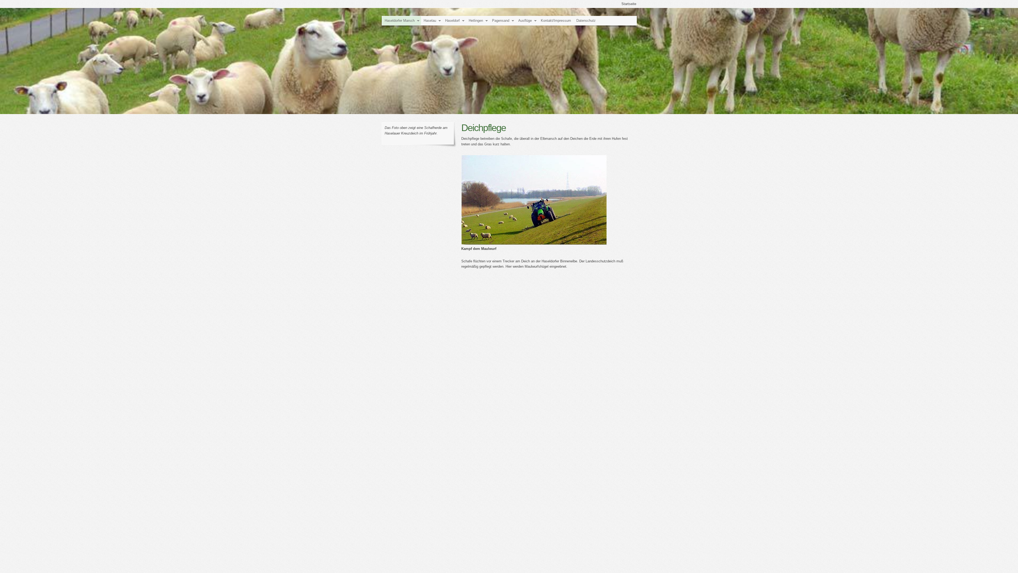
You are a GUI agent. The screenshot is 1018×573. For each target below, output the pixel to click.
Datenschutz (586, 21)
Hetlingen (476, 21)
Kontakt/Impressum (556, 21)
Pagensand (500, 21)
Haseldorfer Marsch (400, 21)
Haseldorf (452, 21)
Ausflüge (525, 21)
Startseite (628, 4)
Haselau (430, 21)
